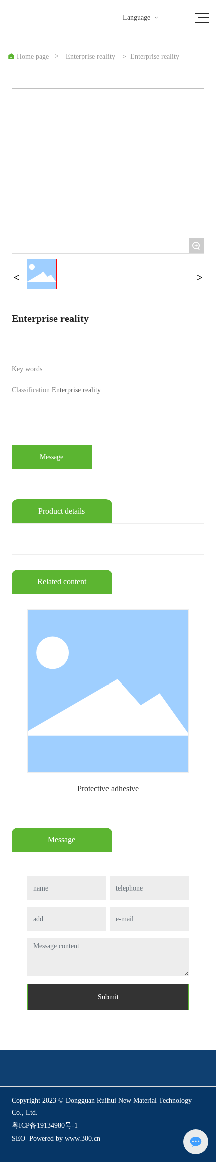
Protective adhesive (108, 788)
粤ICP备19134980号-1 (45, 1125)
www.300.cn (82, 1138)
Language (141, 17)
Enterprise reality (90, 56)
